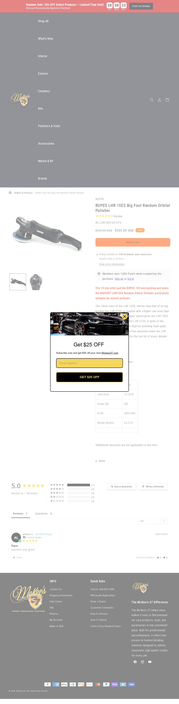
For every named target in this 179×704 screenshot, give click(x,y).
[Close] (124, 316)
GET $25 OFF (89, 377)
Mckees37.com (110, 352)
